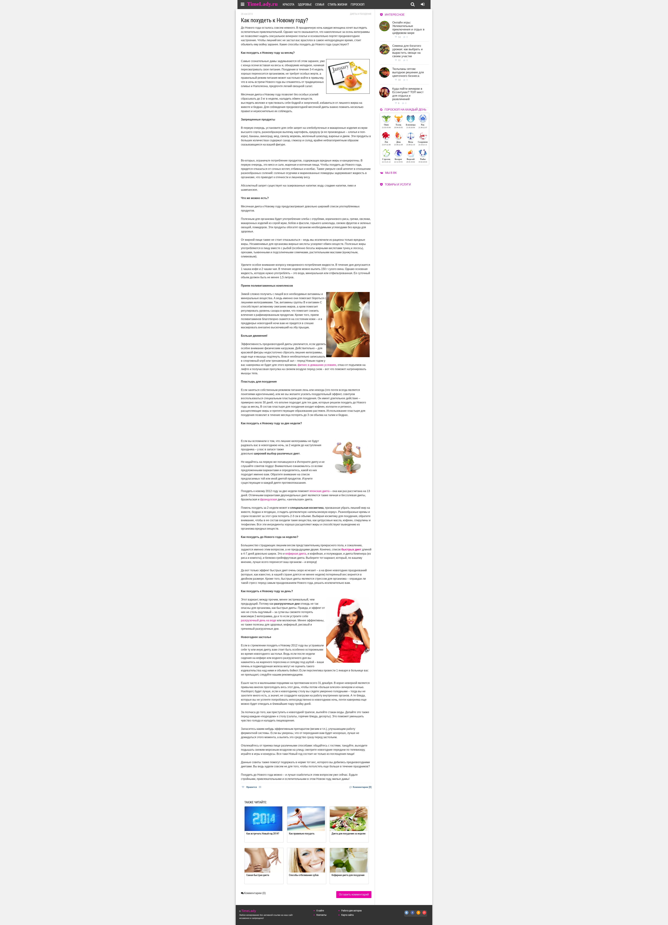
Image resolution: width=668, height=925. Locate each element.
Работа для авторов (351, 910)
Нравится (253, 787)
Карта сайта (347, 914)
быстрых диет (351, 549)
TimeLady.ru (262, 4)
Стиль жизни (337, 4)
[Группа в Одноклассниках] (418, 914)
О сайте (320, 910)
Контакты (321, 914)
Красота (288, 4)
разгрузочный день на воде (258, 620)
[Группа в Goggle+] (424, 914)
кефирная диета (295, 553)
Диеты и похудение (360, 14)
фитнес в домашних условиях (317, 364)
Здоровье (305, 4)
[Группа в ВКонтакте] (406, 914)
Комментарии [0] (361, 787)
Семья (319, 4)
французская (268, 499)
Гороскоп (357, 4)
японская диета (319, 491)
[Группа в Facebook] (412, 914)
